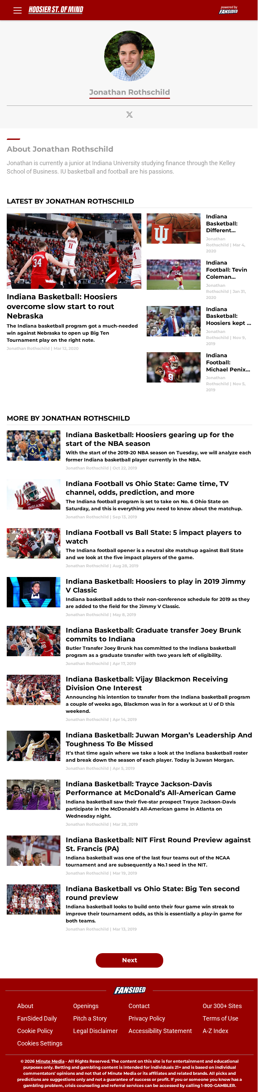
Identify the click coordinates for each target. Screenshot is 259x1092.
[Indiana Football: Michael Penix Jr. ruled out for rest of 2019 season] (199, 372)
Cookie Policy (35, 1030)
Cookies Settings (39, 1043)
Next (129, 960)
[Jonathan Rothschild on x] (129, 114)
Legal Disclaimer (95, 1030)
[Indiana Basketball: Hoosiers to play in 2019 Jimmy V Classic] (129, 597)
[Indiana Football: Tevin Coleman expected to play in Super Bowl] (199, 280)
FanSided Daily (37, 1018)
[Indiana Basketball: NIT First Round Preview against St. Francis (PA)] (129, 856)
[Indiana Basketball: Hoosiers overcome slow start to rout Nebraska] (74, 282)
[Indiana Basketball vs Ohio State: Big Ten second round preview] (129, 908)
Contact (139, 1005)
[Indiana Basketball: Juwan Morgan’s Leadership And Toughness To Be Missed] (129, 751)
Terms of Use (220, 1018)
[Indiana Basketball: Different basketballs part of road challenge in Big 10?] (199, 233)
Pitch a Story (90, 1018)
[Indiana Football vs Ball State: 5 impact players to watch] (129, 548)
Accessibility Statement (160, 1030)
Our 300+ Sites (222, 1005)
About (25, 1005)
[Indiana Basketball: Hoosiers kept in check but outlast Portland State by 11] (199, 326)
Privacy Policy (146, 1018)
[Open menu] (17, 10)
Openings (85, 1005)
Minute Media (50, 1061)
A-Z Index (215, 1030)
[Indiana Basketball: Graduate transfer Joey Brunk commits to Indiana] (129, 646)
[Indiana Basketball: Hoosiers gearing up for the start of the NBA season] (129, 450)
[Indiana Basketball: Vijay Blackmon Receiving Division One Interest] (129, 699)
